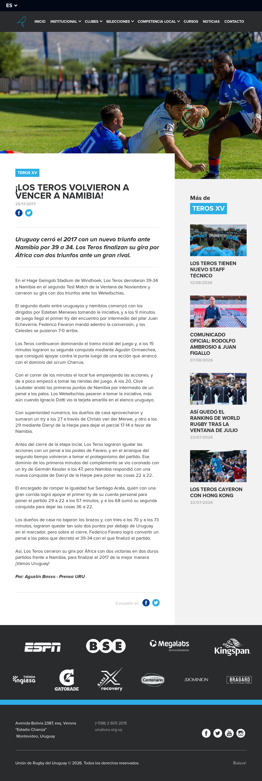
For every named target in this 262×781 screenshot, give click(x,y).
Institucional (63, 21)
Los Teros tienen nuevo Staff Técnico (213, 270)
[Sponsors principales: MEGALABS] (131, 647)
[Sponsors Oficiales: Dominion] (146, 679)
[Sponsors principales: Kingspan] (194, 647)
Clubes (91, 21)
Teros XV (27, 172)
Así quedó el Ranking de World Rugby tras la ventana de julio (215, 421)
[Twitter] (217, 734)
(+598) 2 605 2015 (111, 723)
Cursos (191, 21)
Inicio (40, 21)
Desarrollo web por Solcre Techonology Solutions (240, 762)
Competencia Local (157, 21)
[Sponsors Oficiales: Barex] (60, 679)
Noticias (211, 21)
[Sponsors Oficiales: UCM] (232, 679)
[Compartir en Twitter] (28, 214)
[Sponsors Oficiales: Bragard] (189, 679)
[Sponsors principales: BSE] (68, 647)
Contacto (234, 21)
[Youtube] (229, 734)
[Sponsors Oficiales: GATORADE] (17, 680)
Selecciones (118, 21)
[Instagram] (240, 734)
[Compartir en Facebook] (19, 214)
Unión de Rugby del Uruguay (21, 21)
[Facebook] (206, 734)
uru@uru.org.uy (108, 729)
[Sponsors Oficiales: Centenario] (103, 679)
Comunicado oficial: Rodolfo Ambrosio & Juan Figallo (213, 344)
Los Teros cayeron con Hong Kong (216, 492)
